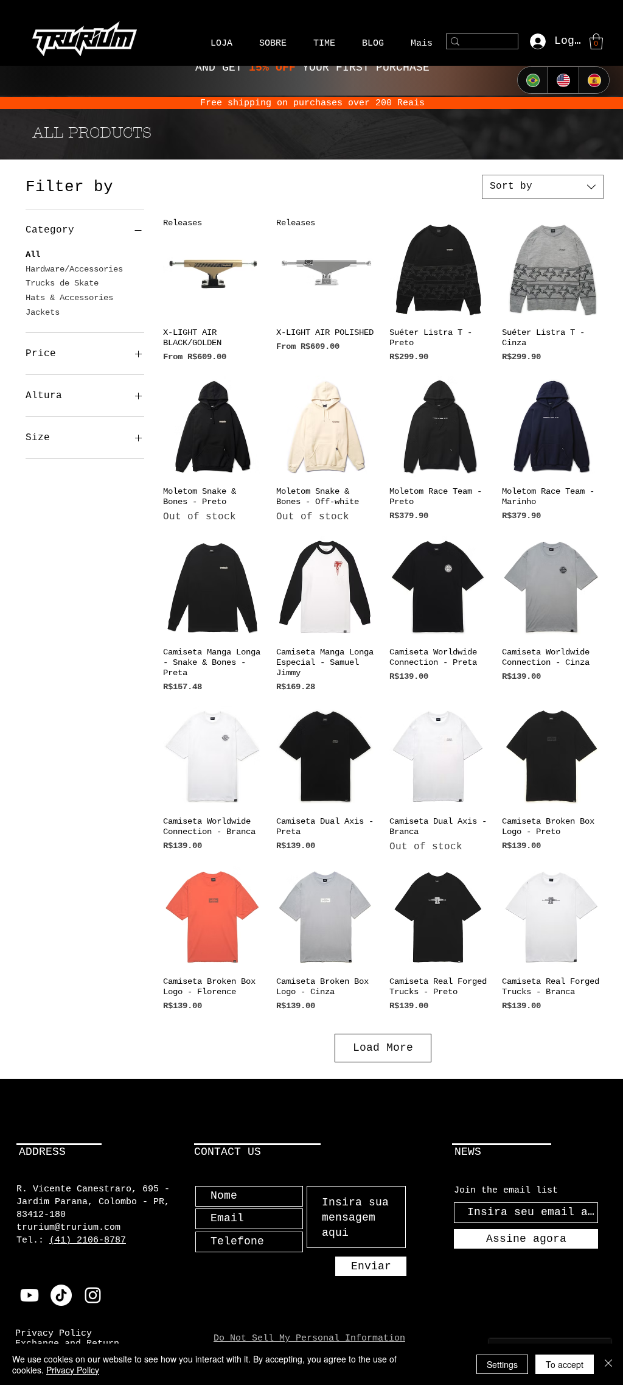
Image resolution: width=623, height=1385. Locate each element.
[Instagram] (92, 1295)
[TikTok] (61, 1295)
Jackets (43, 312)
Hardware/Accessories (74, 269)
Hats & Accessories (69, 298)
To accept (564, 1364)
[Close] (608, 1364)
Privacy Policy (72, 1370)
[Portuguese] (533, 80)
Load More (383, 1048)
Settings (502, 1364)
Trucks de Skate (62, 283)
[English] (563, 80)
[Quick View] (439, 267)
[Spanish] (594, 80)
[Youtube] (29, 1295)
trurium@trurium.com (68, 1227)
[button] (221, 41)
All (33, 254)
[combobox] (543, 187)
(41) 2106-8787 (87, 1240)
